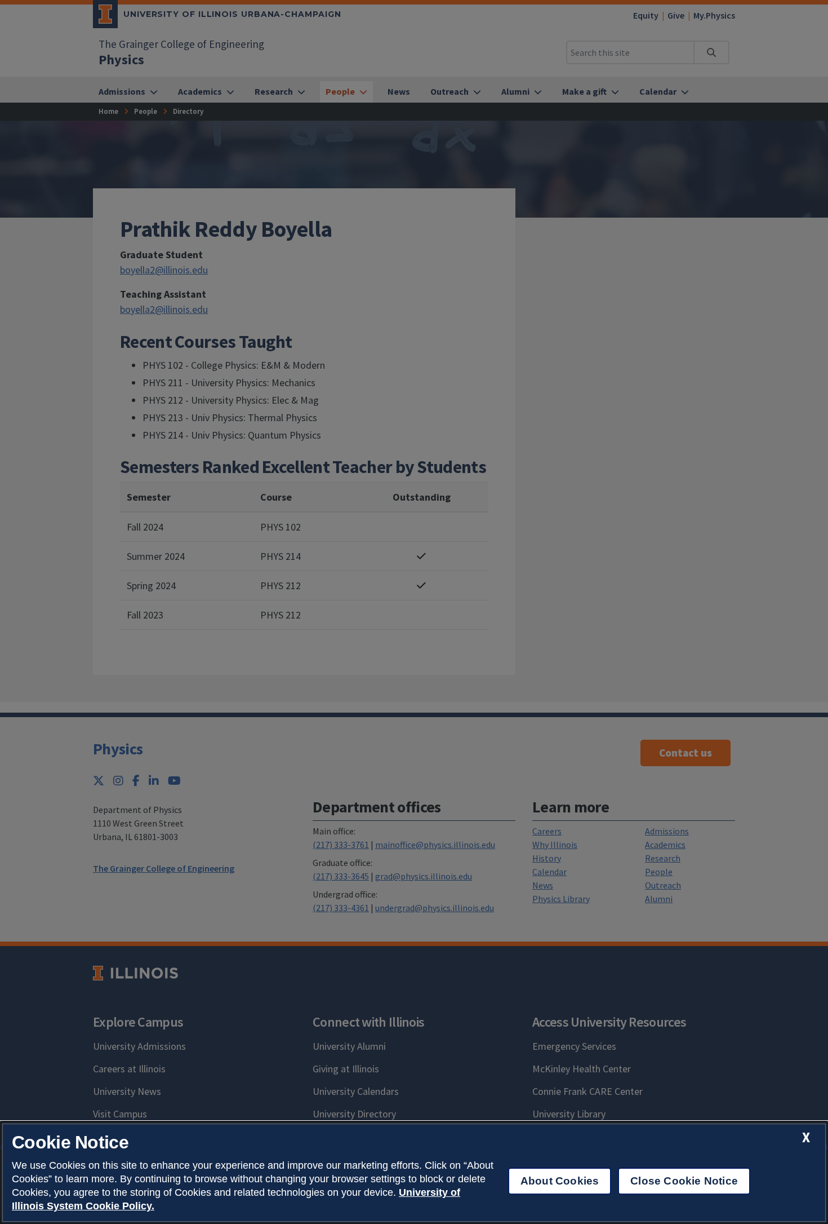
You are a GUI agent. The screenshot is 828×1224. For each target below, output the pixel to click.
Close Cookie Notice (684, 1181)
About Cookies (559, 1181)
